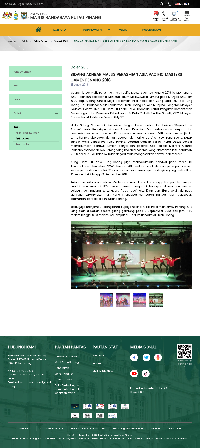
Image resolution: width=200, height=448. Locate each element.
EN (189, 4)
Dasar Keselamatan (51, 428)
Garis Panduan (64, 374)
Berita (17, 85)
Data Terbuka (63, 379)
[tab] (106, 300)
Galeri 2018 (80, 67)
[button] (57, 113)
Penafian (156, 428)
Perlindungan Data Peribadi (128, 428)
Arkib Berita (22, 144)
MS (181, 4)
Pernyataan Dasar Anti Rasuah (88, 428)
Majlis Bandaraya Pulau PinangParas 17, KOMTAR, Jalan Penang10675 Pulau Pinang (28, 359)
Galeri (17, 113)
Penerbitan (62, 368)
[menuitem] (38, 30)
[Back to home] (15, 16)
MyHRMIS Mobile (103, 371)
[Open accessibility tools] (169, 4)
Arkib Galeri (22, 138)
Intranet (97, 363)
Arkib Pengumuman (27, 132)
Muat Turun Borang (67, 362)
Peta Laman (175, 428)
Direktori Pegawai (66, 356)
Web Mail (98, 355)
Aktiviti (17, 99)
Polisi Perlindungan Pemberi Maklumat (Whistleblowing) (67, 389)
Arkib (16, 127)
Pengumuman (22, 71)
